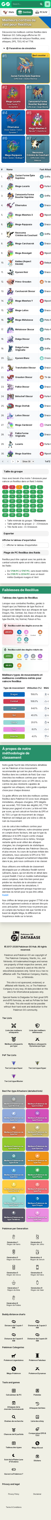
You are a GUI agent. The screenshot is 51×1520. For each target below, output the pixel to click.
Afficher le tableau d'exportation (19, 540)
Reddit (5, 895)
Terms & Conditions (13, 1507)
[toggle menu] (41, 4)
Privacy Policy (13, 1494)
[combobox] (25, 4)
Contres (27, 12)
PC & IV (43, 12)
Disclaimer (37, 1494)
